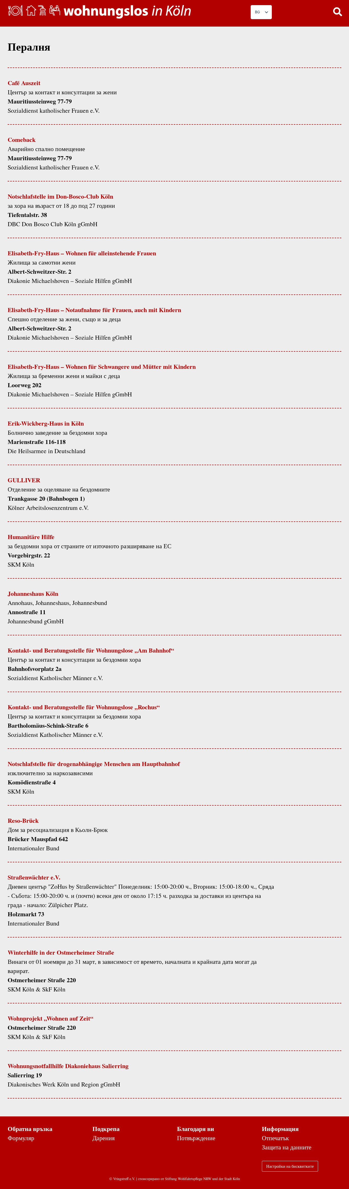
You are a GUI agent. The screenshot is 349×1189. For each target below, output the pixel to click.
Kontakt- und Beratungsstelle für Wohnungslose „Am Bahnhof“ (91, 650)
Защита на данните (286, 1147)
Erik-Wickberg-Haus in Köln (46, 423)
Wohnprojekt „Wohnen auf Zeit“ (50, 1018)
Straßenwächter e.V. (34, 877)
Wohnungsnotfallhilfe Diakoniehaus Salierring (68, 1065)
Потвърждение (196, 1138)
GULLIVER (24, 479)
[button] (337, 11)
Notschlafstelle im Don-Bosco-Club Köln (60, 196)
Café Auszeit (24, 82)
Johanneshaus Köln (33, 593)
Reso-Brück (23, 820)
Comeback (22, 139)
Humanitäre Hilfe (31, 536)
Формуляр (21, 1138)
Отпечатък (275, 1138)
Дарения (103, 1138)
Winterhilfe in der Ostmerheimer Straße (61, 952)
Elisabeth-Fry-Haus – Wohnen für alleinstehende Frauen (82, 252)
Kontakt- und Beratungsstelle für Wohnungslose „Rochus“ (84, 706)
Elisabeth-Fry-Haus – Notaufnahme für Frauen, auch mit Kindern (94, 309)
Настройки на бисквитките (290, 1166)
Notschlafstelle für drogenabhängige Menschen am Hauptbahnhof (94, 763)
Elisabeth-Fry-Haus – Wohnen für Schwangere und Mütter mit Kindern (102, 366)
